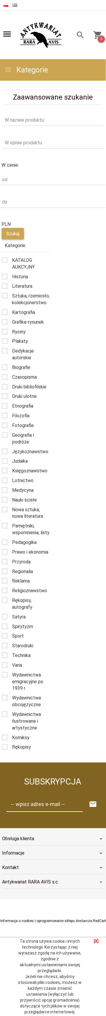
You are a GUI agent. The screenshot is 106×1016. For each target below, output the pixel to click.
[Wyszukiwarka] (78, 35)
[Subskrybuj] (93, 804)
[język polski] (6, 5)
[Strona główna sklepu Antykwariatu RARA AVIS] (41, 35)
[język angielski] (14, 5)
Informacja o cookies (17, 921)
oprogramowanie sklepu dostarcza (64, 921)
